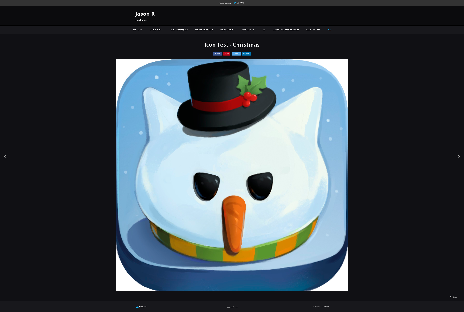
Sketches (137, 29)
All (329, 29)
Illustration (313, 29)
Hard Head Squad (179, 29)
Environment (227, 29)
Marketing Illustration (286, 29)
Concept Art (249, 29)
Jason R (145, 13)
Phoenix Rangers (204, 29)
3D (264, 29)
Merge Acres (156, 29)
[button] (454, 296)
